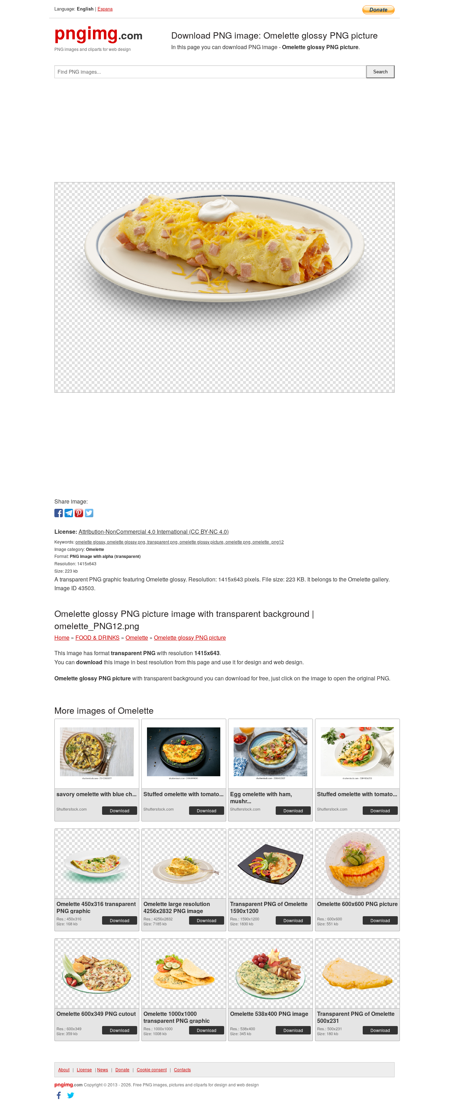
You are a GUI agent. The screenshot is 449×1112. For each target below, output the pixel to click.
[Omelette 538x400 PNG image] (270, 973)
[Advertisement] (224, 133)
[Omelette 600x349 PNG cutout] (97, 973)
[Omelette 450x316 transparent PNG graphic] (97, 863)
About (63, 1069)
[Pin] (79, 513)
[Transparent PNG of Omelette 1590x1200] (270, 863)
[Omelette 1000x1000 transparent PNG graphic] (183, 973)
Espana (105, 8)
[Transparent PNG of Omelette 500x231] (357, 973)
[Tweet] (89, 513)
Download (119, 810)
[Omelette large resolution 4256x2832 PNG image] (184, 863)
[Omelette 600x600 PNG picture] (357, 863)
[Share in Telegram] (69, 513)
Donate (122, 1069)
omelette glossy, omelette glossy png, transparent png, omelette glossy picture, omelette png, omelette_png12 (179, 542)
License (84, 1069)
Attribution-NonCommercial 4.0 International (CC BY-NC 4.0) (154, 531)
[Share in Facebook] (58, 513)
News (102, 1069)
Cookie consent (152, 1069)
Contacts (182, 1069)
